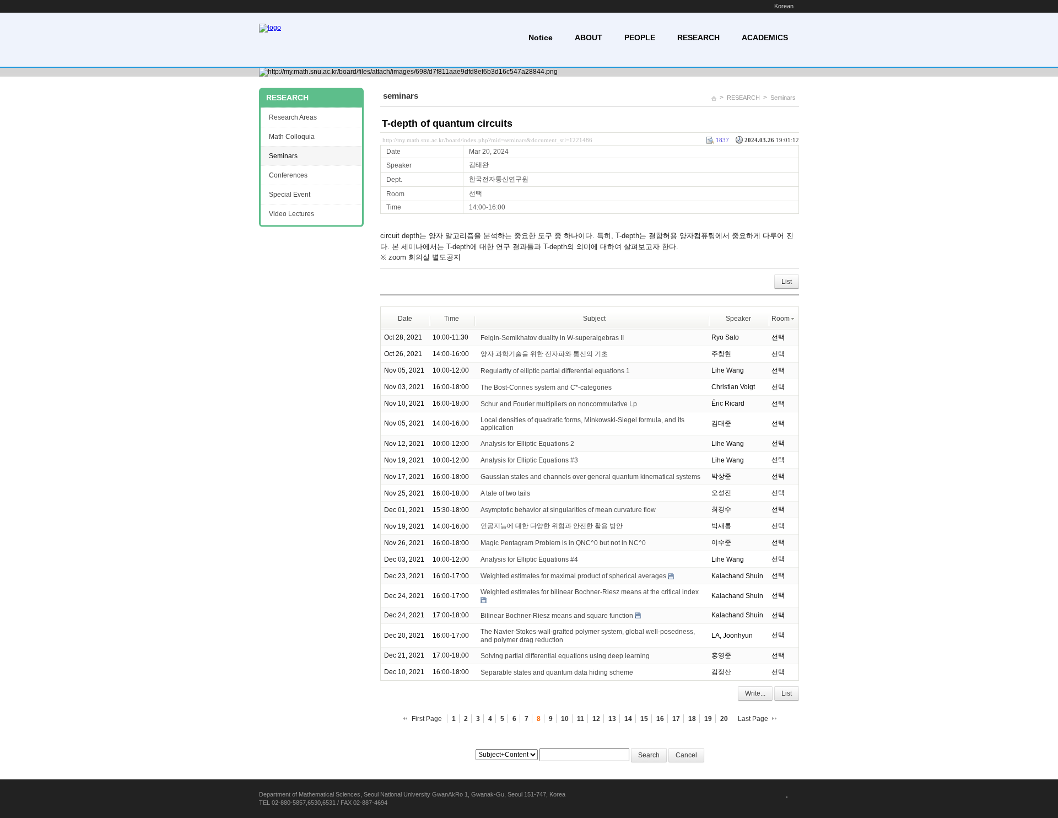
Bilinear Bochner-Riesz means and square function (557, 616)
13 (612, 719)
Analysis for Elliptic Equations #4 (529, 559)
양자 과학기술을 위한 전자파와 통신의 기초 (544, 354)
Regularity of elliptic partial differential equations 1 (555, 370)
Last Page (753, 719)
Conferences (288, 175)
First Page (427, 719)
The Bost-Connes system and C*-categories (546, 387)
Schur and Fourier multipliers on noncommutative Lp (559, 403)
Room (780, 318)
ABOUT (588, 37)
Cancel (686, 755)
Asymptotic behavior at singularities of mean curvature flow (568, 510)
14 (628, 719)
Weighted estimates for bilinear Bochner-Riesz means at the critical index (590, 592)
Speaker (738, 318)
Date (405, 318)
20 (724, 719)
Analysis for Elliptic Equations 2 (527, 444)
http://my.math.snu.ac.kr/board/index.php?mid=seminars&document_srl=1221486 (487, 140)
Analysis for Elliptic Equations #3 (529, 460)
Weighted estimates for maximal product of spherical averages (573, 576)
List (786, 282)
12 (596, 719)
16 (660, 719)
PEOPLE (639, 37)
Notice (540, 37)
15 (644, 719)
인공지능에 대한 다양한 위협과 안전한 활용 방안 (552, 526)
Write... (755, 693)
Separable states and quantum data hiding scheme (557, 672)
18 (692, 719)
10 (565, 719)
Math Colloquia (292, 137)
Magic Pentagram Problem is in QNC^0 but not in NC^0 (563, 543)
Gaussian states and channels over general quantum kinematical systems (590, 477)
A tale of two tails (505, 493)
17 (676, 719)
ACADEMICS (765, 37)
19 (708, 719)
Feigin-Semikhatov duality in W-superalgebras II (552, 337)
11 (580, 719)
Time (451, 318)
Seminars (783, 97)
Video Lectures (291, 214)
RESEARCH (698, 37)
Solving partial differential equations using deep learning (565, 656)
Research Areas (293, 117)
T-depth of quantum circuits (447, 123)
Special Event (289, 194)
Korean (784, 6)
